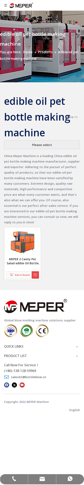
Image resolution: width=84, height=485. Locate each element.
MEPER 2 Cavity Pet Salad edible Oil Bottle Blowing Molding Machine (23, 261)
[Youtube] (22, 385)
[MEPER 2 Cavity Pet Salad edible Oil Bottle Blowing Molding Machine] (23, 242)
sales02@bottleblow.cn (28, 377)
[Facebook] (6, 385)
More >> (72, 117)
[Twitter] (14, 385)
